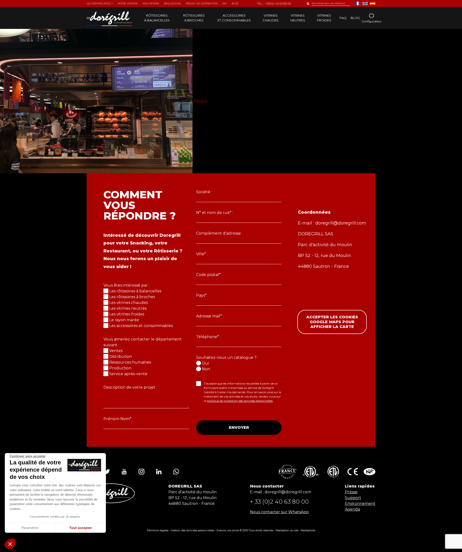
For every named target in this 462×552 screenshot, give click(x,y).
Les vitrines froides (126, 314)
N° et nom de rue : (214, 212)
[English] (365, 3)
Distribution (120, 356)
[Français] (357, 3)
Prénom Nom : (118, 419)
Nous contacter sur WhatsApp (279, 512)
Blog (355, 18)
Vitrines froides (324, 17)
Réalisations (172, 3)
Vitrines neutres (297, 17)
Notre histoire (128, 3)
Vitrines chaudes (271, 17)
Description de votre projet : (130, 387)
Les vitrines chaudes (128, 302)
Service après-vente (128, 374)
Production (120, 368)
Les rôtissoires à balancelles (135, 291)
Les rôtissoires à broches (132, 297)
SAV (224, 3)
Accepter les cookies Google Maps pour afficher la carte (332, 322)
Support (353, 497)
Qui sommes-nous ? (100, 3)
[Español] (372, 3)
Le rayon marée (124, 320)
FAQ (343, 18)
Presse (351, 492)
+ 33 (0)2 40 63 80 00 (279, 501)
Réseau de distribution (202, 3)
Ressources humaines (130, 362)
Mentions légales (157, 530)
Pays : (202, 295)
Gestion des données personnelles (192, 530)
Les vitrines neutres (128, 308)
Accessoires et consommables (234, 17)
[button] (10, 544)
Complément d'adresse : (219, 233)
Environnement (360, 503)
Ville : (202, 254)
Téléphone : (208, 336)
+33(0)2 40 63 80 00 (278, 3)
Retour (200, 100)
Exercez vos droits (228, 530)
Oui (205, 363)
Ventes (115, 350)
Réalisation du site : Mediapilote (295, 530)
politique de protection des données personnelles (240, 401)
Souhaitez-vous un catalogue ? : (227, 357)
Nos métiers (151, 3)
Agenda (352, 509)
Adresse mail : (210, 316)
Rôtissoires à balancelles (157, 17)
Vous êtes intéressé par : (126, 285)
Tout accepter (80, 528)
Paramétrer (30, 528)
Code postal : (209, 274)
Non (206, 369)
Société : (204, 192)
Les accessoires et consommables (141, 325)
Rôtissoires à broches (194, 17)
